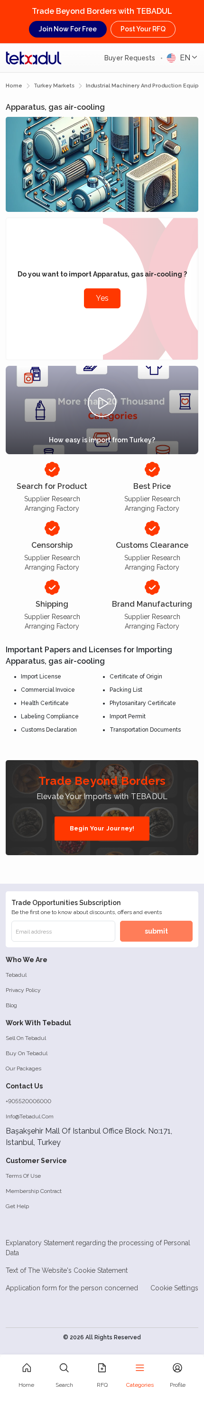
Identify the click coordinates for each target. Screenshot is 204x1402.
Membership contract (34, 1191)
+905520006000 (28, 1101)
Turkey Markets (54, 86)
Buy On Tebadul (26, 1053)
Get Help (17, 1206)
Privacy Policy (23, 990)
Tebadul (16, 975)
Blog (11, 1005)
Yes (102, 298)
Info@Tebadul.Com (30, 1116)
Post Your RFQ (143, 29)
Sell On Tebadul (26, 1038)
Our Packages (23, 1068)
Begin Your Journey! (102, 828)
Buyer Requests (130, 58)
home (14, 86)
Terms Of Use (23, 1176)
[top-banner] (34, 58)
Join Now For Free (68, 29)
